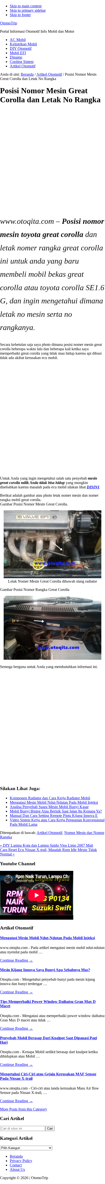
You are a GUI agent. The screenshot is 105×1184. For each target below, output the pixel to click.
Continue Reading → (16, 960)
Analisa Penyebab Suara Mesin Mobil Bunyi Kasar (49, 807)
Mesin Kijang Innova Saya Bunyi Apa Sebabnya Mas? (45, 970)
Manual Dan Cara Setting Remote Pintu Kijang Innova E (54, 815)
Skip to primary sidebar (28, 10)
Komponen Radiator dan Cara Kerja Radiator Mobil (50, 798)
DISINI (93, 487)
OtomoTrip (8, 23)
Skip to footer (20, 15)
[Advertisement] (52, 162)
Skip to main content (26, 6)
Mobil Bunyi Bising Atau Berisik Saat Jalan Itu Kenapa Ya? (56, 811)
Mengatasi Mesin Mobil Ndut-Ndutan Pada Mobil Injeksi (54, 802)
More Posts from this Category (23, 1109)
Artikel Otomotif (49, 833)
